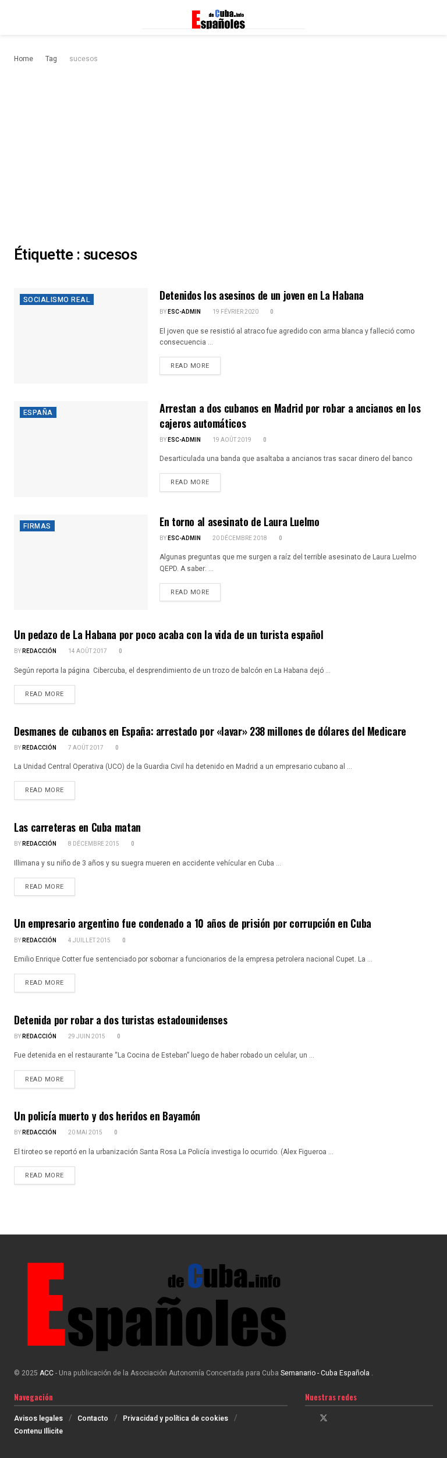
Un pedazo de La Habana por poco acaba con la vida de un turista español (168, 634)
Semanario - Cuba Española (326, 1373)
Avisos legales (38, 1418)
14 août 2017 (87, 651)
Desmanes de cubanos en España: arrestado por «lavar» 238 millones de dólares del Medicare (210, 731)
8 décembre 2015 (93, 844)
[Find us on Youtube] (353, 1418)
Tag (51, 59)
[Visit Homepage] (223, 17)
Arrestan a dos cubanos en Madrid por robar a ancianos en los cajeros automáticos (289, 415)
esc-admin (184, 312)
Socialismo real (56, 300)
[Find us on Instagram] (339, 1418)
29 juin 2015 (86, 1037)
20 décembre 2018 (239, 538)
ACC (47, 1373)
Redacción (39, 651)
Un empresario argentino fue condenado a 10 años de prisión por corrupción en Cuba (192, 923)
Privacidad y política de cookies (175, 1418)
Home (23, 59)
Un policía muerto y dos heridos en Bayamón (107, 1115)
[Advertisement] (223, 152)
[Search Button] (428, 17)
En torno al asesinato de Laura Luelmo (239, 521)
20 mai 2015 (84, 1133)
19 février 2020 (234, 312)
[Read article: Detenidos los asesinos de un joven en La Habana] (81, 336)
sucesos (83, 59)
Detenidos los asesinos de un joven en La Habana (261, 295)
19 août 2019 (231, 440)
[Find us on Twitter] (324, 1418)
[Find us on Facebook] (308, 1418)
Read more (196, 365)
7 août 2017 (85, 748)
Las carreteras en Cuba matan (77, 827)
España (38, 412)
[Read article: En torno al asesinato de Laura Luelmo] (81, 562)
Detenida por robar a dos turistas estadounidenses (120, 1019)
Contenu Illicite (38, 1431)
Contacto (92, 1418)
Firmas (37, 526)
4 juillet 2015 (89, 940)
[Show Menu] (19, 17)
